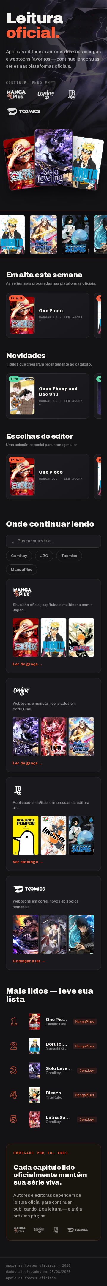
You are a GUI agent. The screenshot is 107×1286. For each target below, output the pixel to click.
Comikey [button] (19, 556)
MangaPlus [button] (21, 570)
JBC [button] (44, 556)
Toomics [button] (69, 556)
